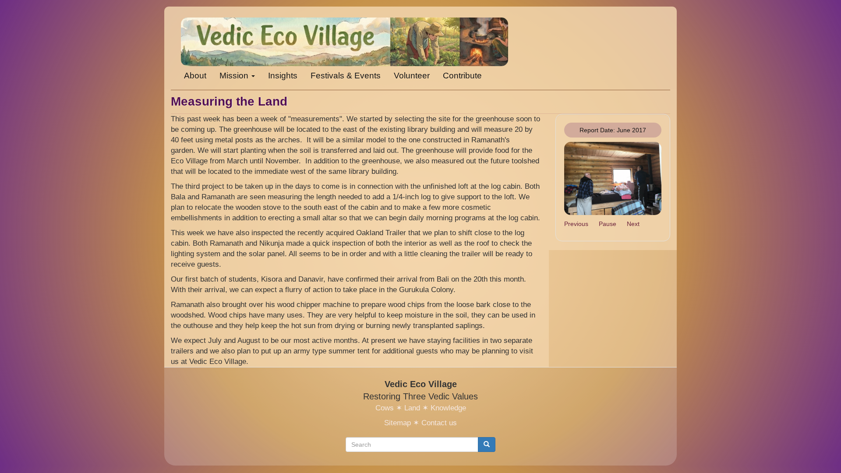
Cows (384, 408)
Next (633, 223)
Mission (235, 75)
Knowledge (448, 408)
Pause (607, 223)
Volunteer (412, 75)
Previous (576, 223)
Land (412, 408)
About (195, 75)
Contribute (462, 75)
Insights (282, 75)
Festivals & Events (346, 75)
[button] (613, 178)
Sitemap (397, 423)
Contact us (439, 423)
